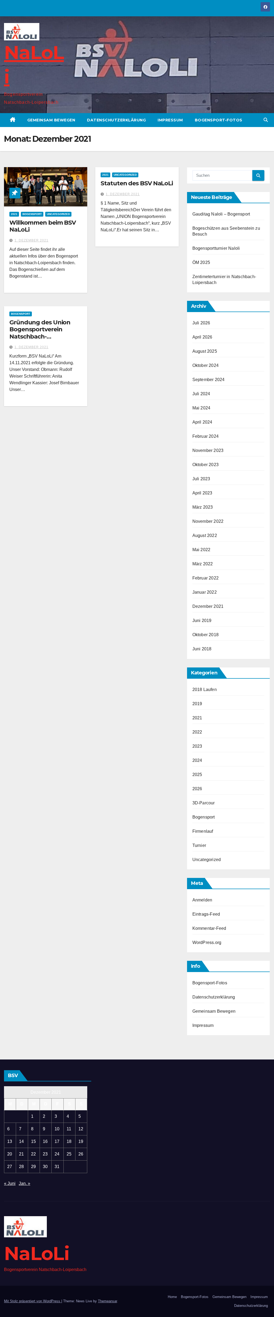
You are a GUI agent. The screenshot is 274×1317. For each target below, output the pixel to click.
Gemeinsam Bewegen (51, 120)
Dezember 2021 (208, 606)
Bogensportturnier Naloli (216, 248)
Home (172, 1297)
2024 (197, 760)
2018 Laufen (204, 689)
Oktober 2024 (205, 365)
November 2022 (208, 521)
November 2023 (208, 450)
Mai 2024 (201, 408)
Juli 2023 (201, 479)
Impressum (170, 120)
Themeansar (107, 1301)
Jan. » (24, 1183)
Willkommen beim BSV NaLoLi (42, 226)
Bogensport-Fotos (218, 120)
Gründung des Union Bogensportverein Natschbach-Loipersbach (39, 333)
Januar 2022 (204, 592)
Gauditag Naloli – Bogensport (221, 214)
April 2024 (202, 422)
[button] (266, 120)
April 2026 (202, 337)
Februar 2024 (205, 436)
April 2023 (202, 493)
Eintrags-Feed (206, 914)
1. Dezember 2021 (31, 240)
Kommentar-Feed (209, 928)
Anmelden (202, 900)
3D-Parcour (203, 803)
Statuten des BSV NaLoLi (137, 183)
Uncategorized (58, 214)
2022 (197, 732)
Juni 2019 (202, 620)
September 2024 (208, 379)
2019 (197, 703)
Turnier (199, 845)
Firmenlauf (202, 831)
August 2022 (204, 535)
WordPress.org (207, 942)
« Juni (10, 1183)
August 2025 (204, 351)
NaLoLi (36, 1253)
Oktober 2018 (205, 634)
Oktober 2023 (205, 464)
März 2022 (202, 564)
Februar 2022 (205, 578)
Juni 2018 (202, 649)
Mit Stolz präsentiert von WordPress (32, 1301)
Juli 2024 (201, 393)
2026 (197, 788)
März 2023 (202, 507)
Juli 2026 (201, 323)
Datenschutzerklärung (116, 120)
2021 (14, 214)
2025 (197, 774)
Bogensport (32, 214)
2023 (197, 746)
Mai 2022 (201, 549)
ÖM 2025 (201, 262)
